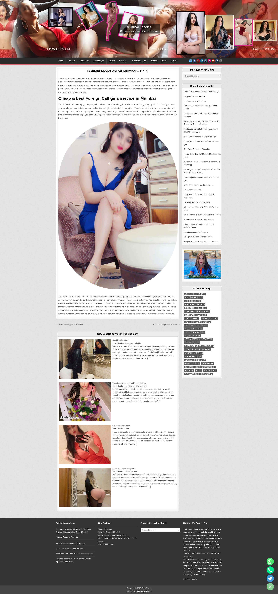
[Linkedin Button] (201, 60)
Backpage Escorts (195, 304)
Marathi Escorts (194, 353)
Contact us (84, 61)
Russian (189, 370)
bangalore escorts (195, 308)
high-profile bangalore (197, 322)
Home (60, 61)
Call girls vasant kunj (197, 311)
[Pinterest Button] (198, 60)
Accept (186, 579)
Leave (194, 579)
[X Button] (190, 60)
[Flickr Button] (209, 60)
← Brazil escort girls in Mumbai (69, 325)
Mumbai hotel (192, 363)
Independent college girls (199, 346)
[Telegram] (270, 578)
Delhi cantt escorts (196, 315)
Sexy (198, 370)
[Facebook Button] (194, 60)
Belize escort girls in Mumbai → (166, 325)
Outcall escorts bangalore (200, 367)
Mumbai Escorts (139, 61)
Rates (163, 61)
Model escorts (193, 357)
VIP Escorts (210, 370)
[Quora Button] (213, 60)
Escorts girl (192, 318)
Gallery (112, 61)
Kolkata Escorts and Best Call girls (113, 535)
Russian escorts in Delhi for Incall (70, 549)
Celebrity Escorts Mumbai (109, 532)
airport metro (192, 301)
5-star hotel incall (195, 294)
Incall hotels (192, 343)
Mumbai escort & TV (195, 360)
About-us (71, 61)
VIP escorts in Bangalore (198, 374)
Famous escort (209, 318)
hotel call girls (193, 329)
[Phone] (270, 570)
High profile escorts (196, 325)
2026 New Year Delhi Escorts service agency (75, 554)
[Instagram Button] (205, 60)
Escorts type (98, 61)
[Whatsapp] (270, 561)
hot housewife (193, 336)
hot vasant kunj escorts (198, 339)
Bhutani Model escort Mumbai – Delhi (117, 71)
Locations (123, 61)
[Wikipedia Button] (220, 60)
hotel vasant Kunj (194, 332)
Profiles (153, 61)
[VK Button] (216, 60)
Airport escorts (194, 297)
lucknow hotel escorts (198, 350)
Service (174, 61)
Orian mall (207, 363)
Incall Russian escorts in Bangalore (70, 543)
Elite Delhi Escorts (106, 544)
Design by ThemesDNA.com (139, 591)
